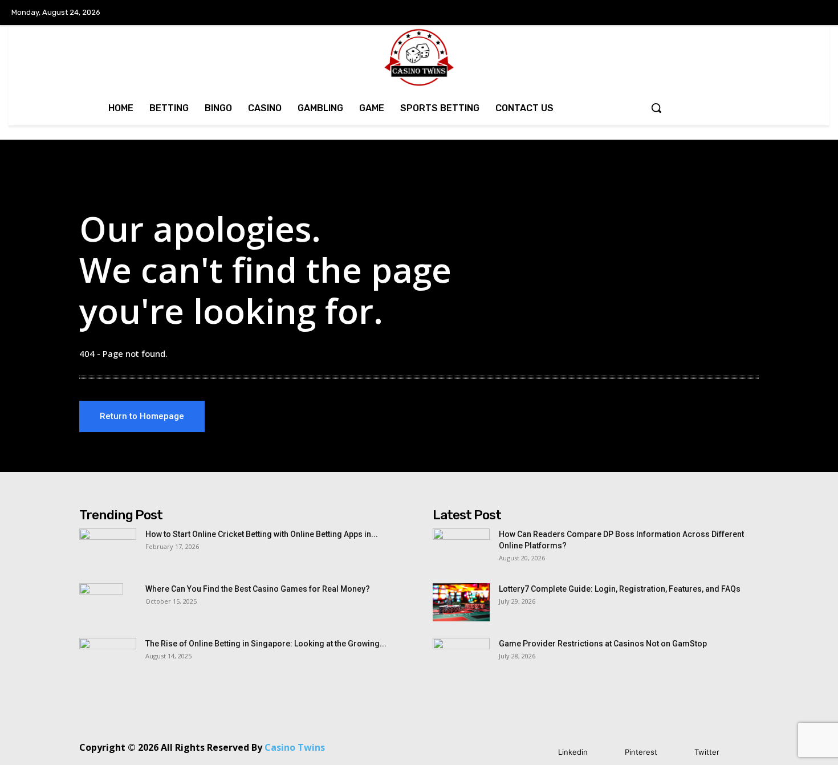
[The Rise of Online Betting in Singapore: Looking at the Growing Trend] (107, 658)
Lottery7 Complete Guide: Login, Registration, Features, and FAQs (620, 588)
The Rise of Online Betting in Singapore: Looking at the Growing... (266, 643)
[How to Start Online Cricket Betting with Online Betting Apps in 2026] (107, 548)
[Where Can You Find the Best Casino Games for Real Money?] (101, 603)
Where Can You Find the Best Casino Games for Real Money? (257, 588)
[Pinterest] (608, 752)
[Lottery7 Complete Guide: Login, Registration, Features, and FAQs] (461, 602)
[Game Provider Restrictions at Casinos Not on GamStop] (461, 658)
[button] (656, 108)
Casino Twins (295, 747)
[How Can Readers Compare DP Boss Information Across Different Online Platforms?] (461, 548)
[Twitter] (678, 752)
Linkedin (573, 751)
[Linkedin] (541, 752)
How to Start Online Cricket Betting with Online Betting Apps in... (261, 534)
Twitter (706, 751)
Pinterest (641, 751)
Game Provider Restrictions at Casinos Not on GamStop (603, 643)
